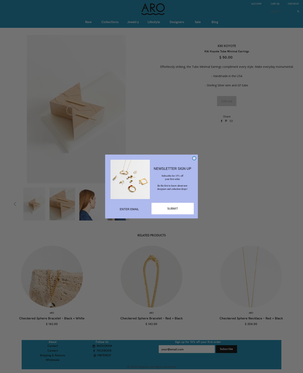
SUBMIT (172, 208)
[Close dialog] (194, 158)
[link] (130, 179)
